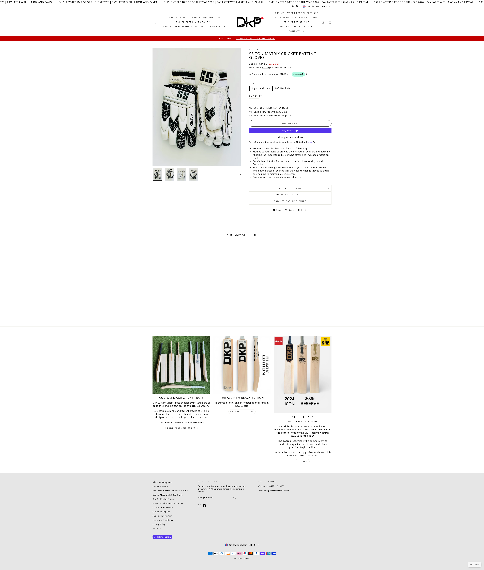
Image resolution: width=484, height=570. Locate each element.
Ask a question (290, 188)
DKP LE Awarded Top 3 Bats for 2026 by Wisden (194, 26)
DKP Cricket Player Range (193, 22)
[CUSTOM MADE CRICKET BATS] (181, 365)
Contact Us (296, 31)
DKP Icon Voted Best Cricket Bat (296, 13)
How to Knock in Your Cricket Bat (168, 503)
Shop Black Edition (242, 411)
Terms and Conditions (163, 520)
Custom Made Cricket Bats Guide (168, 495)
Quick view (174, 296)
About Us (157, 528)
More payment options (290, 137)
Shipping (266, 67)
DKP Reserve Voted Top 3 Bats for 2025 (171, 490)
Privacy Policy (159, 524)
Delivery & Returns (290, 194)
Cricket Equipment (205, 17)
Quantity (255, 96)
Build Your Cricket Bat (181, 428)
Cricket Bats (178, 17)
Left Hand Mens (284, 88)
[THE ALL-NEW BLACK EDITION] (242, 365)
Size (252, 83)
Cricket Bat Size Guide (290, 201)
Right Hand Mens (260, 88)
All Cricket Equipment (162, 482)
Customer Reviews (161, 486)
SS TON (254, 49)
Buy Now (302, 461)
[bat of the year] (302, 374)
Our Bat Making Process (296, 26)
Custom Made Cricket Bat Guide (296, 17)
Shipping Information (162, 516)
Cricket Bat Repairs (296, 22)
